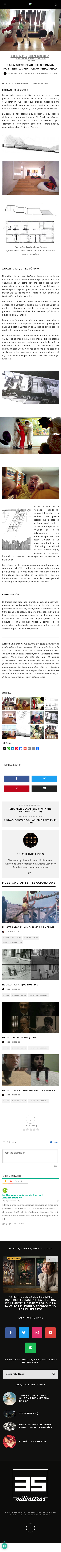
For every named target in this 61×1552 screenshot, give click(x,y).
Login (55, 1142)
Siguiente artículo (30, 817)
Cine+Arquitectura (38, 56)
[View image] (30, 143)
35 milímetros (15, 74)
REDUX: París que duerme (20, 984)
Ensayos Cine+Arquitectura (31, 58)
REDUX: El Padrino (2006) (20, 1037)
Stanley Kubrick (13, 765)
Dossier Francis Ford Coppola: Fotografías (36, 1426)
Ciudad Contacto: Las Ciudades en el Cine (30, 821)
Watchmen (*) (28, 1413)
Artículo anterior (30, 805)
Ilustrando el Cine (12, 937)
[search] (53, 1374)
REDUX (6, 995)
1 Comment (31, 61)
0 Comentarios (31, 937)
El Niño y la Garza (32, 1441)
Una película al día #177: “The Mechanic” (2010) (30, 810)
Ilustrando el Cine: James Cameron (28, 927)
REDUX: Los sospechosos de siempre (28, 1090)
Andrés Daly (12, 932)
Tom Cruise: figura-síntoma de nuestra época (34, 1398)
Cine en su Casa (19, 56)
